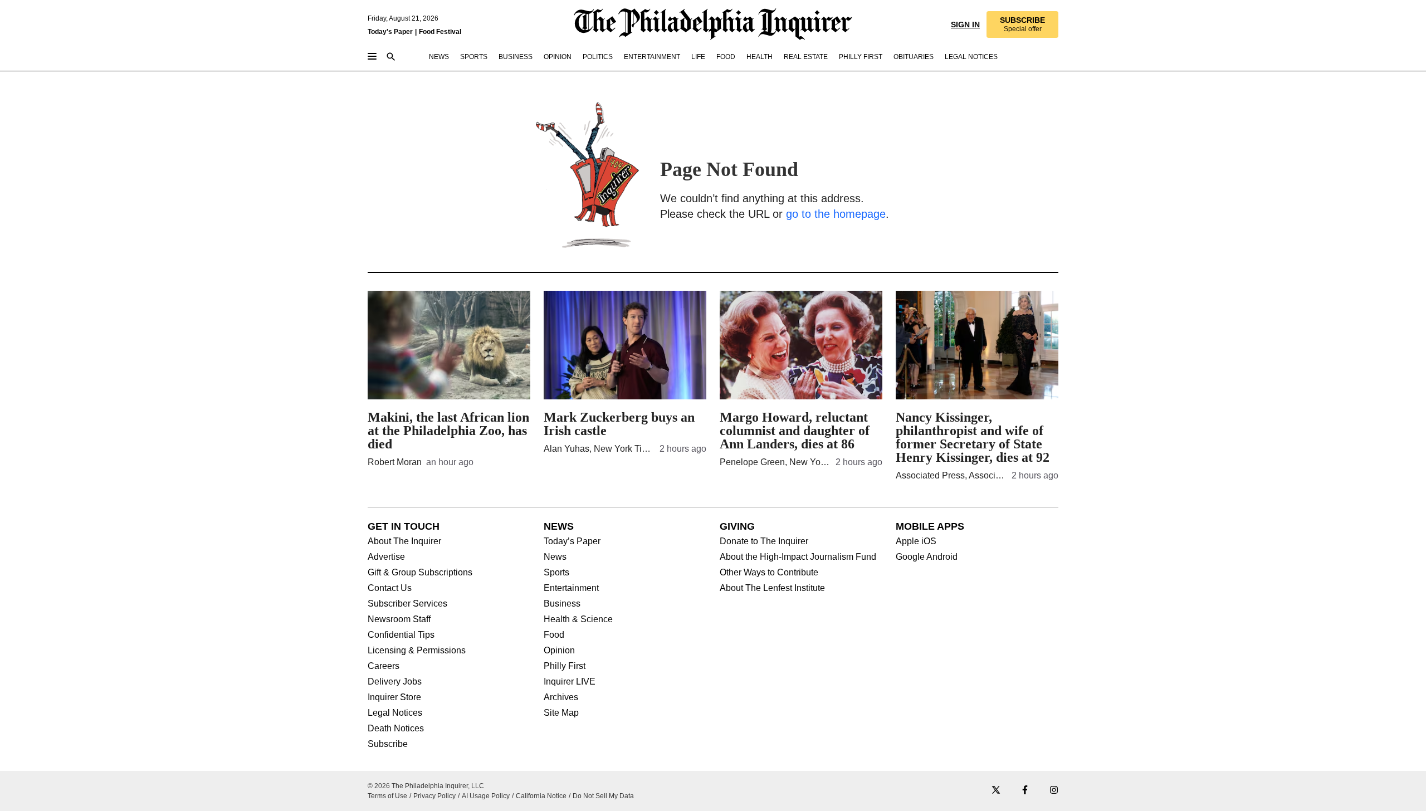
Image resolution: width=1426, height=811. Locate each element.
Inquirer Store (394, 697)
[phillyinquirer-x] (996, 790)
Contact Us (390, 588)
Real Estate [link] (806, 57)
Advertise (386, 557)
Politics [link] (598, 57)
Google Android (927, 557)
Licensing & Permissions (417, 650)
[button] (1022, 24)
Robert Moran (395, 462)
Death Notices (396, 728)
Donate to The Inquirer (764, 541)
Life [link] (698, 57)
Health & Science (578, 619)
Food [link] (725, 57)
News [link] (439, 57)
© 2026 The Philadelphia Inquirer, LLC (426, 786)
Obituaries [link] (913, 57)
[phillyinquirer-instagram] (1053, 790)
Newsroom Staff (399, 619)
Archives (561, 697)
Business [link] (516, 57)
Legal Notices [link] (971, 57)
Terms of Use (387, 796)
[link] (1022, 24)
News (555, 557)
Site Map (561, 713)
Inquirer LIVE (569, 681)
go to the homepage (836, 214)
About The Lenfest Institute (772, 588)
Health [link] (759, 57)
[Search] (391, 58)
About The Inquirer (404, 541)
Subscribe (388, 744)
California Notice (541, 796)
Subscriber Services (407, 603)
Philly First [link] (860, 57)
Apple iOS (916, 541)
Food (554, 635)
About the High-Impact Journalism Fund (798, 557)
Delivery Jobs (395, 681)
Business (562, 603)
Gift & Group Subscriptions (420, 572)
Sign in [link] (965, 24)
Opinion (559, 650)
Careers (383, 666)
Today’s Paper (572, 541)
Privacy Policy (434, 796)
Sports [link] (473, 57)
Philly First (564, 666)
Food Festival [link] (440, 32)
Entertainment (571, 588)
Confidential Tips (401, 635)
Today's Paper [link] (390, 32)
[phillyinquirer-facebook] (1024, 790)
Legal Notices (395, 713)
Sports (556, 572)
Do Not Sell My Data (603, 796)
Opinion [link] (558, 57)
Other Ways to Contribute (769, 572)
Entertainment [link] (652, 57)
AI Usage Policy (486, 796)
